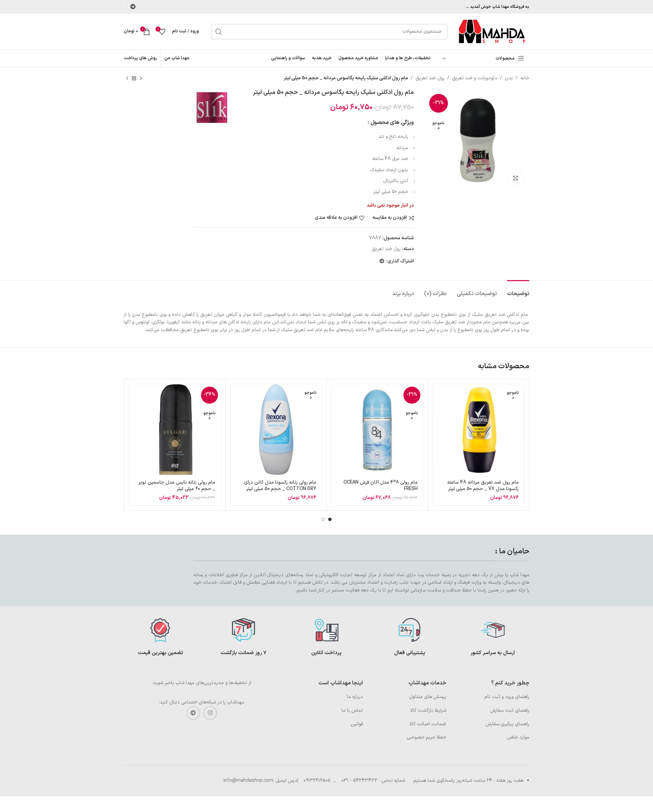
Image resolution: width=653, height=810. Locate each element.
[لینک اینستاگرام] (210, 713)
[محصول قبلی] (140, 78)
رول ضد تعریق (430, 78)
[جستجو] (219, 31)
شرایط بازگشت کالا (428, 710)
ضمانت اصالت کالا (427, 724)
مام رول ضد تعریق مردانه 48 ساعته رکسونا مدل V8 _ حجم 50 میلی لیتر (483, 486)
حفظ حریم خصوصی (426, 737)
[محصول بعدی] (127, 78)
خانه (524, 78)
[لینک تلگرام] (133, 6)
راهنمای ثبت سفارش (509, 710)
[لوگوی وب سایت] (491, 31)
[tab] (518, 290)
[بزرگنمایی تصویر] (515, 178)
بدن (509, 78)
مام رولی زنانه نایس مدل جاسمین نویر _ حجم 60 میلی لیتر (176, 486)
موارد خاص (518, 737)
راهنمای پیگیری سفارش (507, 724)
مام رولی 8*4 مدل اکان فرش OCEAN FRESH (381, 486)
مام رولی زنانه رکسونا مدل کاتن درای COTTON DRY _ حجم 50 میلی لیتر (280, 486)
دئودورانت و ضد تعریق (474, 78)
